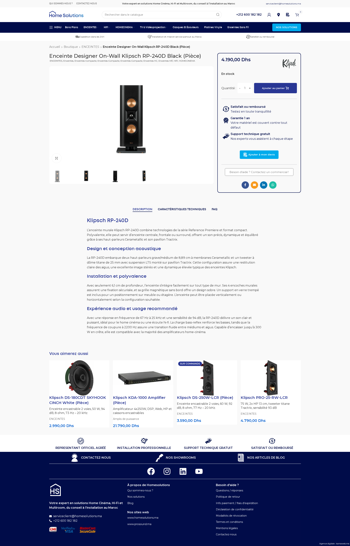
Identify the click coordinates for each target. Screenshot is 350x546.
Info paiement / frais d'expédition (237, 503)
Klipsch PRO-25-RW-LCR (264, 397)
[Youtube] (199, 471)
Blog (130, 503)
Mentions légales (227, 528)
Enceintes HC (150, 60)
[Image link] (55, 489)
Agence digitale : (327, 543)
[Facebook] (151, 471)
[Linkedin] (183, 471)
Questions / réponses (229, 490)
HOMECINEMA (187, 60)
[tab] (142, 209)
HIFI (176, 60)
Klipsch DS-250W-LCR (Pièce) (205, 397)
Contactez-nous (226, 534)
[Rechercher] (218, 14)
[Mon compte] (269, 14)
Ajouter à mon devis (261, 154)
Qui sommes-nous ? (140, 490)
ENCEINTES (90, 47)
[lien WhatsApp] (273, 185)
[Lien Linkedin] (263, 185)
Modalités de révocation (231, 515)
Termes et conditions (229, 522)
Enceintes (68, 60)
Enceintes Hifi (166, 60)
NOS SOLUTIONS (286, 27)
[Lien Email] (254, 185)
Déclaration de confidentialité (235, 509)
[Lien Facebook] (245, 185)
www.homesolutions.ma (142, 517)
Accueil (54, 47)
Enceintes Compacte (85, 60)
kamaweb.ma (342, 543)
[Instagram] (167, 471)
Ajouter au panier (273, 88)
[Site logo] (66, 13)
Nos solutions (136, 496)
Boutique (71, 47)
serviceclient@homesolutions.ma (283, 3)
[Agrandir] (56, 158)
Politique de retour (228, 496)
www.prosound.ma (139, 524)
